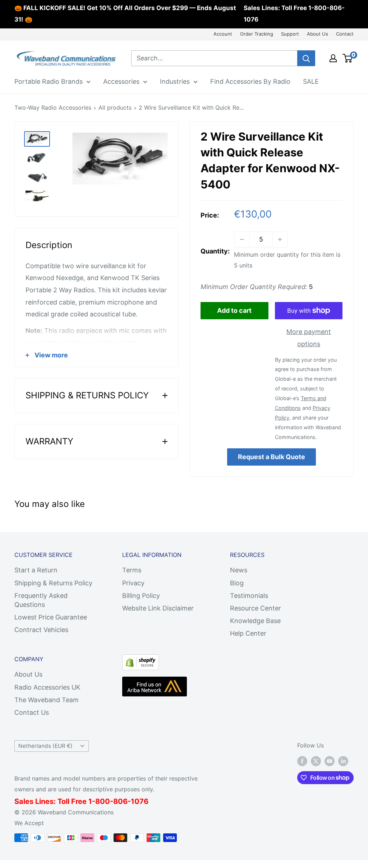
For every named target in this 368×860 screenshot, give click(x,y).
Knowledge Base (255, 621)
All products (115, 107)
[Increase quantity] (280, 239)
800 (102, 801)
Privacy (133, 583)
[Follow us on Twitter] (316, 761)
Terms (131, 570)
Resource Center (255, 608)
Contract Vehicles (41, 629)
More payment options (308, 338)
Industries (175, 81)
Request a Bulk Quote (271, 457)
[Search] (306, 58)
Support (290, 34)
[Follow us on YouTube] (330, 761)
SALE (311, 81)
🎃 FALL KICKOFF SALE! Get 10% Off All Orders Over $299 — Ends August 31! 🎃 (125, 13)
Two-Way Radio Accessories (52, 107)
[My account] (333, 58)
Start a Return (36, 570)
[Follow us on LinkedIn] (343, 761)
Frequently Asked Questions (41, 600)
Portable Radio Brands (48, 81)
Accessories (121, 81)
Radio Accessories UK (47, 687)
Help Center (248, 633)
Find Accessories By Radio (250, 81)
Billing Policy (141, 595)
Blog (237, 583)
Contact (345, 34)
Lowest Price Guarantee (50, 617)
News (238, 570)
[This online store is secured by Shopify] (140, 660)
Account (222, 34)
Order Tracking (256, 34)
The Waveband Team (46, 700)
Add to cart (234, 310)
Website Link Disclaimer (158, 608)
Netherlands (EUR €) (45, 745)
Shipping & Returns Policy (53, 583)
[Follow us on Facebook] (302, 761)
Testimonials (249, 595)
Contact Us (31, 712)
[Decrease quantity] (241, 239)
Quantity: (215, 251)
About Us (317, 34)
